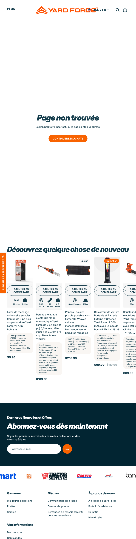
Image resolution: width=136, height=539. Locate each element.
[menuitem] (11, 8)
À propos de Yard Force (102, 500)
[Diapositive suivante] (125, 324)
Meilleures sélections (19, 500)
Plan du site (95, 517)
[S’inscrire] (67, 449)
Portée (11, 506)
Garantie (93, 511)
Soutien (11, 511)
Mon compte (14, 532)
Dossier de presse (58, 506)
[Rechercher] (117, 10)
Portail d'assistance (100, 506)
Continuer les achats (68, 138)
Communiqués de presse (62, 500)
